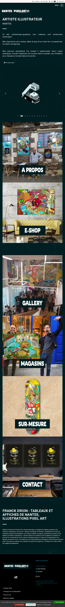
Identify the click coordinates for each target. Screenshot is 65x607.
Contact (40, 571)
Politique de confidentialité (11, 591)
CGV (38, 576)
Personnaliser (31, 604)
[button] (6, 93)
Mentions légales (8, 598)
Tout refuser (20, 604)
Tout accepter (59, 602)
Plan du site (7, 595)
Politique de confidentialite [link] (44, 604)
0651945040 (41, 569)
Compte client (7, 588)
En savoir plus (9, 62)
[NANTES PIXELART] (15, 11)
